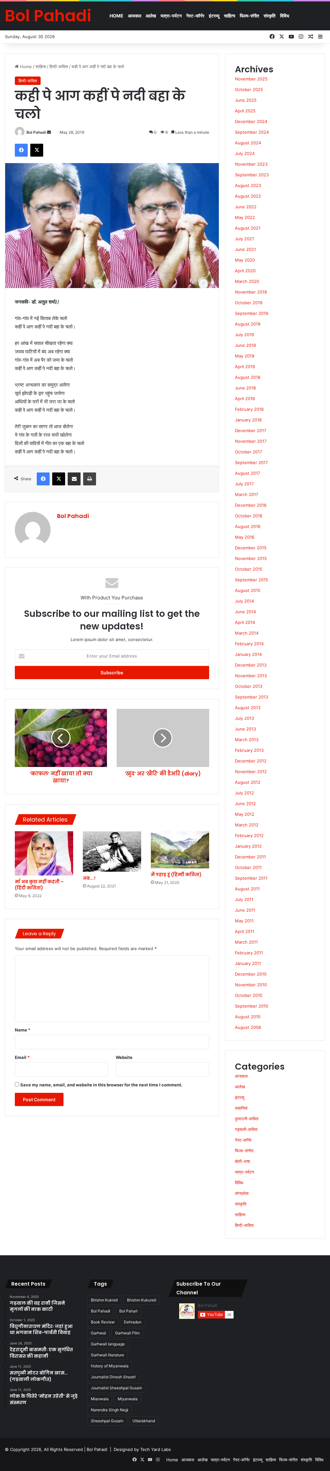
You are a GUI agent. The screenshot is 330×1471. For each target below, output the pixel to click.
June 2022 (246, 206)
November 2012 (251, 771)
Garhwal (98, 1333)
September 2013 (251, 696)
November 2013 (251, 675)
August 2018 (247, 377)
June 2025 (246, 100)
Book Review (103, 1322)
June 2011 (245, 910)
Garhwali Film (127, 1333)
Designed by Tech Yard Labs (142, 1449)
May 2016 (244, 537)
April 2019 (245, 366)
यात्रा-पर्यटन (171, 15)
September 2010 (251, 1006)
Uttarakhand (143, 1420)
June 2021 (245, 249)
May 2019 (244, 355)
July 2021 (244, 238)
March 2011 (246, 942)
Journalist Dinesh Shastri (113, 1376)
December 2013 (251, 665)
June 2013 (245, 728)
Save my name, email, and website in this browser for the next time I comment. (101, 1084)
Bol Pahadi (36, 132)
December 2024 (251, 121)
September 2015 (251, 579)
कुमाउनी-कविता (246, 1118)
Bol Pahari (128, 1311)
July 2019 (244, 334)
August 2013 (247, 707)
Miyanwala (128, 1398)
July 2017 (244, 483)
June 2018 (245, 387)
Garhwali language (108, 1344)
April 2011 (244, 931)
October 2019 (248, 302)
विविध (284, 15)
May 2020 (245, 260)
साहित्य (229, 15)
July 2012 (244, 792)
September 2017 (251, 462)
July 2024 (245, 153)
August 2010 (247, 1016)
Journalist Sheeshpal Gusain (116, 1387)
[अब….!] (112, 851)
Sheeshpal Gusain (107, 1420)
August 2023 (248, 185)
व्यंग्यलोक (242, 1193)
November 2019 (251, 292)
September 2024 (252, 132)
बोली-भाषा (242, 1161)
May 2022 (245, 217)
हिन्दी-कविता (58, 66)
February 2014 (249, 643)
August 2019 (247, 323)
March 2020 (247, 281)
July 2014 (244, 601)
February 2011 (249, 952)
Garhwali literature (107, 1354)
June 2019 (245, 345)
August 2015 (247, 590)
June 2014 (245, 611)
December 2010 (251, 974)
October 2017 (248, 451)
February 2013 (249, 750)
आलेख (151, 15)
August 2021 (247, 228)
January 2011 (248, 963)
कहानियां (241, 1108)
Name (22, 1029)
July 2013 (244, 718)
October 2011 (248, 867)
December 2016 (251, 505)
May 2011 (244, 920)
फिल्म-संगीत (249, 15)
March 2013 (246, 739)
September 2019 (251, 313)
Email (22, 1057)
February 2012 (249, 835)
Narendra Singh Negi (109, 1409)
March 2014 (246, 633)
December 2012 (251, 760)
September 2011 (251, 878)
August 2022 (248, 196)
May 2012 (244, 814)
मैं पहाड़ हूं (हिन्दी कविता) (176, 874)
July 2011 (244, 899)
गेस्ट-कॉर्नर (195, 15)
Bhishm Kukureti (141, 1300)
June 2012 (245, 803)
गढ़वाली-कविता (246, 1129)
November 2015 (251, 558)
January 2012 (248, 846)
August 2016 (247, 526)
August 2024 (248, 142)
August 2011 (247, 888)
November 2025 (251, 78)
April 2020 (245, 270)
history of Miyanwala (110, 1365)
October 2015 (248, 569)
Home (116, 15)
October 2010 (248, 995)
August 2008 (248, 1027)
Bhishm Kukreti (104, 1300)
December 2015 (251, 547)
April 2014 (245, 622)
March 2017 (246, 494)
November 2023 (251, 164)
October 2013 (248, 686)
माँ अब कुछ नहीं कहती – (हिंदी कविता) (39, 884)
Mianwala (100, 1398)
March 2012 (246, 824)
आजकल (134, 15)
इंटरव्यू (214, 15)
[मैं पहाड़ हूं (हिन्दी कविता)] (180, 849)
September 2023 (252, 174)
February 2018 (249, 409)
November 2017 (251, 441)
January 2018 (248, 419)
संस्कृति (270, 15)
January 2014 (248, 654)
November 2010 (251, 984)
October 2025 (249, 89)
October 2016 (248, 515)
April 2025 (245, 110)
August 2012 (247, 782)
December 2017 (250, 430)
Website (124, 1057)
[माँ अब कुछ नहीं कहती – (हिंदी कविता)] (44, 853)
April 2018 (245, 398)
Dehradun (132, 1322)
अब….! (89, 878)
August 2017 (247, 473)
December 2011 (250, 856)
